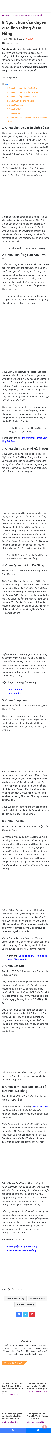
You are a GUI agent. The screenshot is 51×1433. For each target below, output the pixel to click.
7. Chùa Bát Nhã (14, 113)
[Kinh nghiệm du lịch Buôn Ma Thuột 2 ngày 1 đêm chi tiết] (38, 1405)
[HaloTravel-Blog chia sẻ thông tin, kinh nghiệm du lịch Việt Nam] (25, 6)
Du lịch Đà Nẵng (37, 15)
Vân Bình (25, 1341)
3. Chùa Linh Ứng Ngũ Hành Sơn (21, 96)
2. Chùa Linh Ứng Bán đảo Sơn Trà (22, 92)
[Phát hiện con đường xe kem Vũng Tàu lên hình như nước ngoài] (38, 1374)
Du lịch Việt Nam (21, 15)
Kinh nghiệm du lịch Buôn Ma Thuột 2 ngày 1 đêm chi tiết (37, 1416)
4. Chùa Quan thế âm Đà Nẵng (20, 101)
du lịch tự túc (38, 1298)
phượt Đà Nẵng (26, 1304)
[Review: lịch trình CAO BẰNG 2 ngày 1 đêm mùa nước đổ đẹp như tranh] (13, 1374)
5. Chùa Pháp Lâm (15, 105)
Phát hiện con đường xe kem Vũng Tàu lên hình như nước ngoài (37, 1386)
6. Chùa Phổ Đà (14, 109)
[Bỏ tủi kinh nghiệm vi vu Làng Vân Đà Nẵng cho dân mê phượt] (13, 1405)
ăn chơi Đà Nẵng (15, 1298)
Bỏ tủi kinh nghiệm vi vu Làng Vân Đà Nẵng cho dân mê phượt (12, 1416)
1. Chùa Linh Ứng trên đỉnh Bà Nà (22, 88)
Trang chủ (8, 15)
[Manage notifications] (44, 1427)
